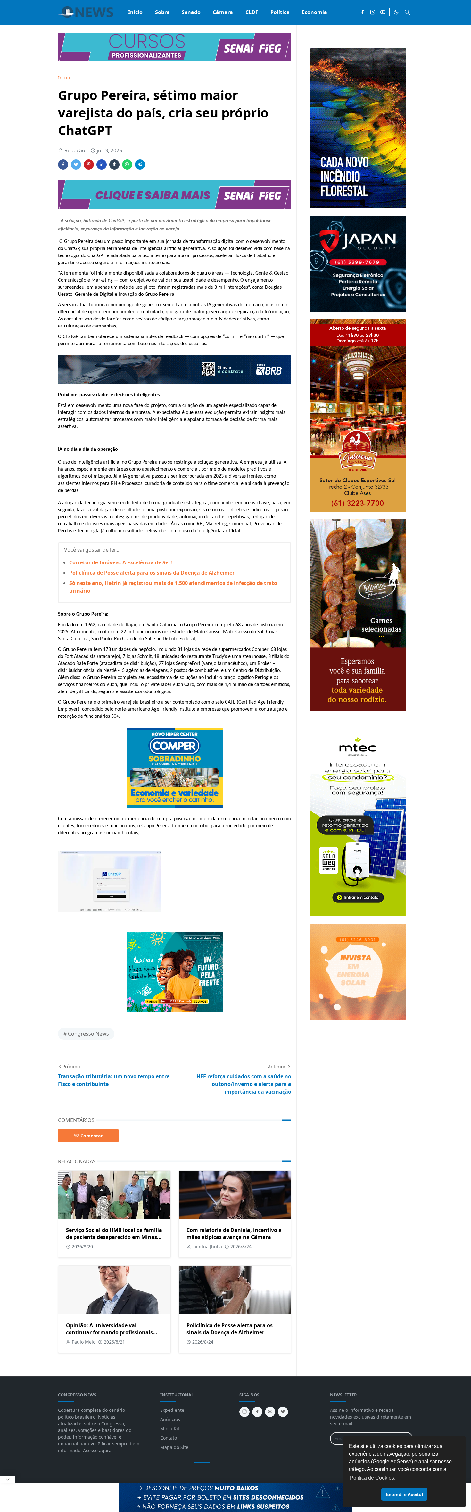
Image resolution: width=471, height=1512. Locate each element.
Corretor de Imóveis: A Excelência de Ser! (120, 562)
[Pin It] (89, 164)
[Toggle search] (407, 12)
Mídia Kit (169, 1429)
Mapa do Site (174, 1447)
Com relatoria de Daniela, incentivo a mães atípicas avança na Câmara (234, 1233)
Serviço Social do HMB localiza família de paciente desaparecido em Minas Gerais (114, 1237)
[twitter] (283, 1412)
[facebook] (362, 12)
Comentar (91, 1136)
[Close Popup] (7, 1479)
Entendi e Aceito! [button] (404, 1494)
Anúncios (170, 1419)
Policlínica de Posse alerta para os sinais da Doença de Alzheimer (152, 572)
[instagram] (373, 12)
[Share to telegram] (140, 164)
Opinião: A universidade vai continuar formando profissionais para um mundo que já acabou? (109, 1332)
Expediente (172, 1410)
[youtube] (383, 12)
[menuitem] (135, 12)
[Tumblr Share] (114, 164)
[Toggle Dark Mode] (396, 12)
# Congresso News (86, 1033)
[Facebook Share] (63, 164)
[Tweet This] (76, 164)
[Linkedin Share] (101, 164)
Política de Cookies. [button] (372, 1478)
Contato (168, 1438)
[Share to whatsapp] (127, 164)
